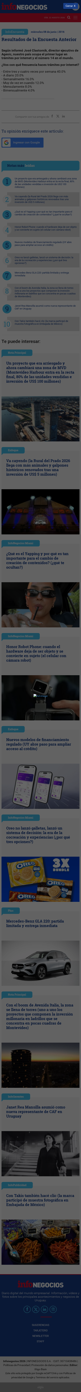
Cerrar (69, 6)
